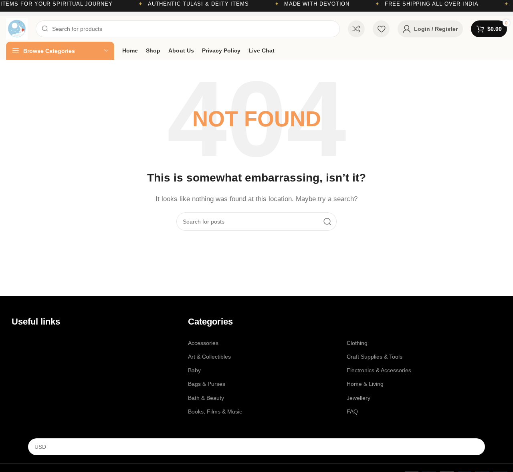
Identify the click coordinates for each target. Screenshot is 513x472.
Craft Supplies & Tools (374, 356)
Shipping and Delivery (39, 398)
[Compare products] (356, 29)
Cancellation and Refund (43, 384)
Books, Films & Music (215, 411)
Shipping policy (31, 411)
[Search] (327, 221)
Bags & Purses (206, 384)
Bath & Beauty (206, 398)
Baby (194, 370)
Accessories (203, 343)
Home (19, 343)
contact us (35, 356)
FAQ (352, 411)
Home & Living (365, 384)
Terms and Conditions (39, 370)
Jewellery (358, 398)
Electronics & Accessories (379, 370)
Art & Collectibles (209, 356)
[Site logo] (17, 28)
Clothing (357, 343)
